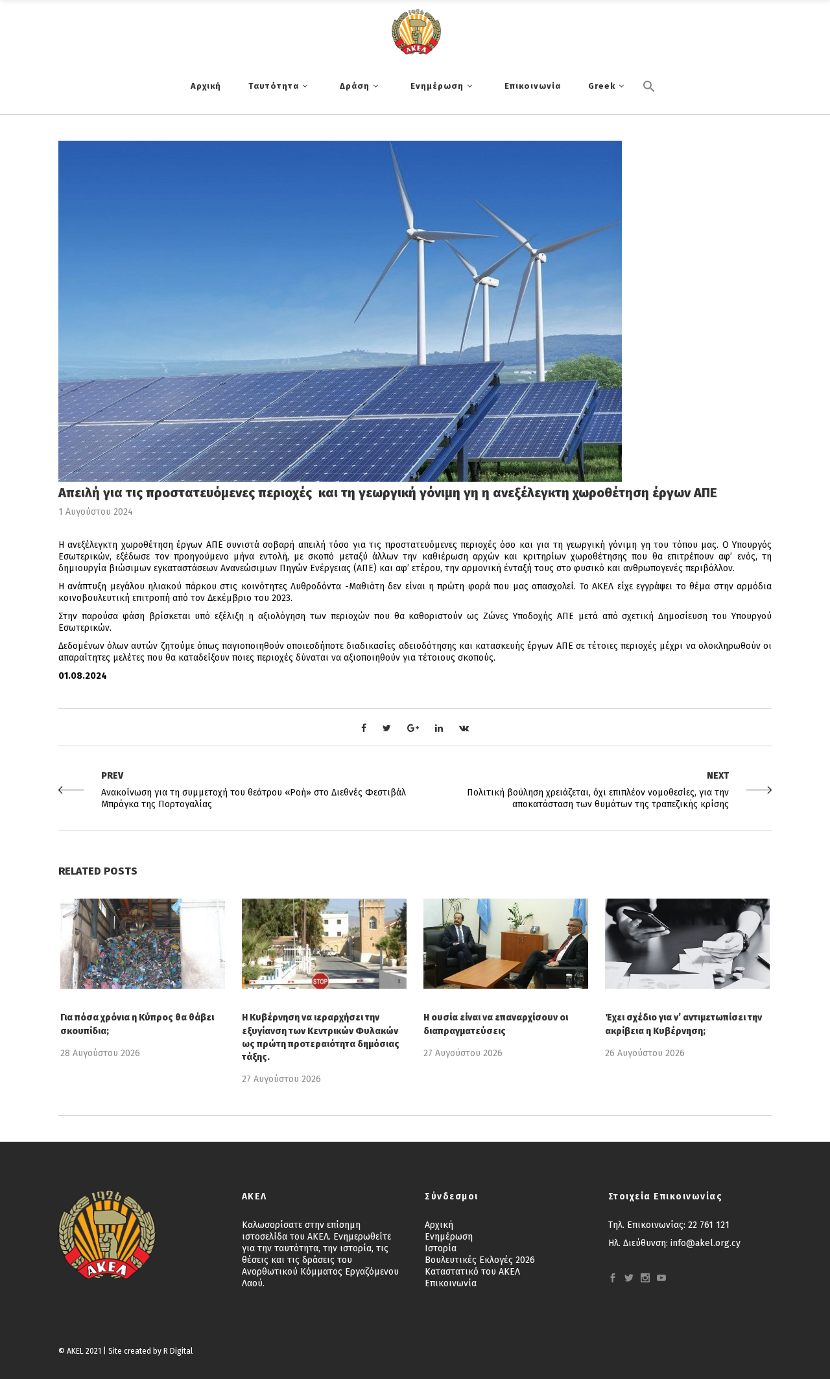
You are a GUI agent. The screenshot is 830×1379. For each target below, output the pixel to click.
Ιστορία (440, 1248)
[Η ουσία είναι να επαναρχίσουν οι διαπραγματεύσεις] (505, 944)
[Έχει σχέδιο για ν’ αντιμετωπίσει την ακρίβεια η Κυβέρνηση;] (687, 944)
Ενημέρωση (449, 1236)
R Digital (178, 1351)
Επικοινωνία (451, 1283)
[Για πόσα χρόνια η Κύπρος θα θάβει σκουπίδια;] (142, 944)
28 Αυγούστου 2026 (100, 1053)
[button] (649, 108)
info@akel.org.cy (705, 1243)
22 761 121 (708, 1225)
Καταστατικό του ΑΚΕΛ (472, 1271)
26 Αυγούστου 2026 (645, 1053)
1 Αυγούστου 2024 (95, 511)
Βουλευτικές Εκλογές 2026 (480, 1260)
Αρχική (439, 1225)
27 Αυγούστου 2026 (281, 1079)
